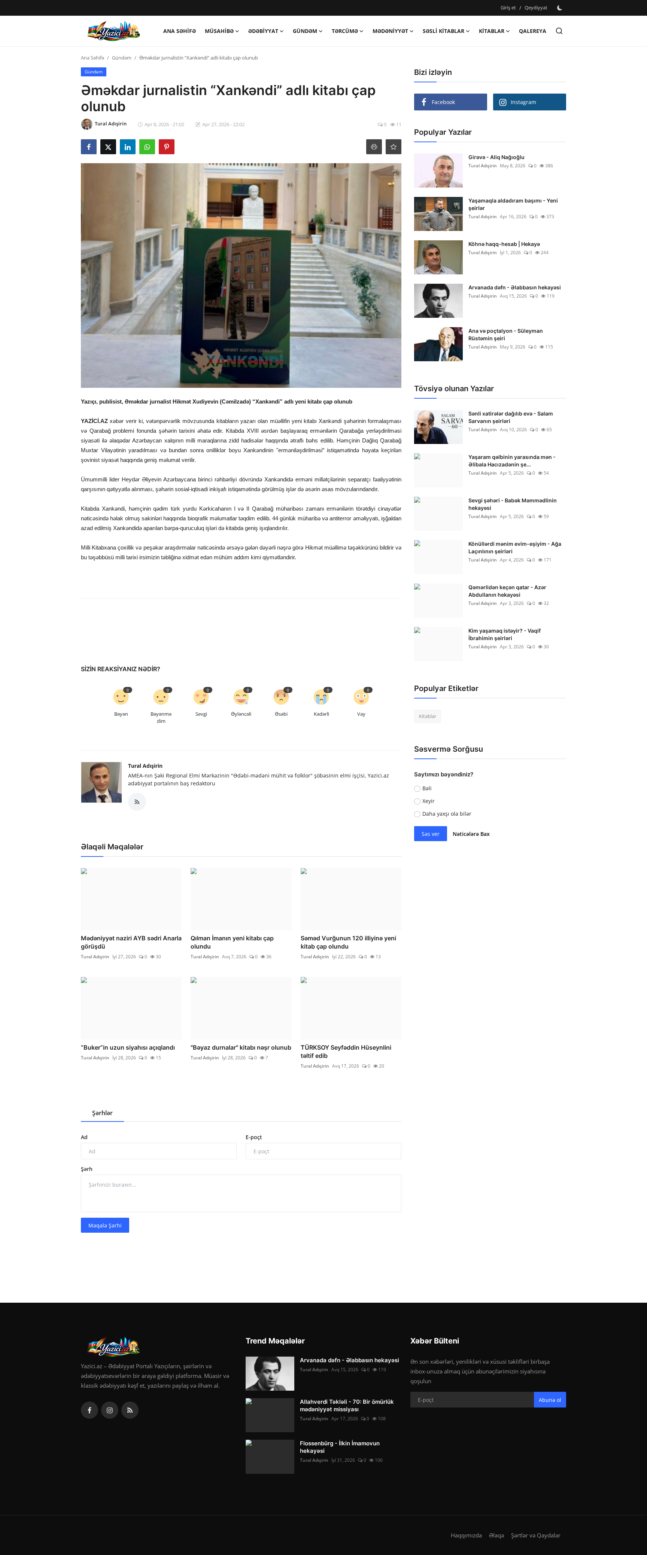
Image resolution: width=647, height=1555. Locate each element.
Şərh (86, 1168)
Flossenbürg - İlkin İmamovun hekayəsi (340, 1447)
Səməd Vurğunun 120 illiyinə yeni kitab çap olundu (348, 942)
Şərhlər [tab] (102, 1113)
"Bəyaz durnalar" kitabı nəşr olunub (241, 1047)
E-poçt (254, 1137)
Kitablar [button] (491, 30)
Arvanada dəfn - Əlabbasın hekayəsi (514, 287)
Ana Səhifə (179, 30)
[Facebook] (89, 1410)
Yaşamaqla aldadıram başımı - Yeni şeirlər (513, 204)
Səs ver (431, 833)
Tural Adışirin (145, 765)
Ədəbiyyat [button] (263, 30)
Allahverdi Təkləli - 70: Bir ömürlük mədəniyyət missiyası (347, 1405)
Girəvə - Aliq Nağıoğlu (496, 157)
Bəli (427, 788)
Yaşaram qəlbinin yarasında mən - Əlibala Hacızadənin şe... (512, 461)
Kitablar (427, 716)
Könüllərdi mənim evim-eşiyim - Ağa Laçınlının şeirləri (514, 547)
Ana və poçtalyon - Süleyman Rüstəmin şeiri (505, 334)
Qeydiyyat (536, 7)
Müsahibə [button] (219, 30)
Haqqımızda (466, 1535)
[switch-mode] (560, 7)
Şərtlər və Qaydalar (536, 1535)
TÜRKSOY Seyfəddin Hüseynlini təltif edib (346, 1051)
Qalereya (532, 30)
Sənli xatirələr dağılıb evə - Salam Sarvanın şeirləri (510, 417)
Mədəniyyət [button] (390, 30)
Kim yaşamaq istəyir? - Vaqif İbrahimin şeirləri (504, 634)
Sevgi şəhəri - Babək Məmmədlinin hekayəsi (512, 504)
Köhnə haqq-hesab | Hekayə (504, 244)
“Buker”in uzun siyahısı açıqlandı (128, 1047)
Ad (84, 1137)
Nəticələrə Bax (471, 833)
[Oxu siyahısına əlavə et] (393, 146)
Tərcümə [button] (345, 30)
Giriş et (508, 7)
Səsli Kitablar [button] (443, 30)
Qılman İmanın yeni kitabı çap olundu (232, 942)
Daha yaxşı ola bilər (446, 814)
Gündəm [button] (305, 30)
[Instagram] (109, 1410)
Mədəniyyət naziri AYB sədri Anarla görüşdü (131, 942)
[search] (559, 31)
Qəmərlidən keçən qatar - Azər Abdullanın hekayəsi (507, 591)
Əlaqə (496, 1535)
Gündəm (121, 57)
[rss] (130, 1410)
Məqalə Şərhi (105, 1225)
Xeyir (428, 801)
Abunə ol (550, 1399)
